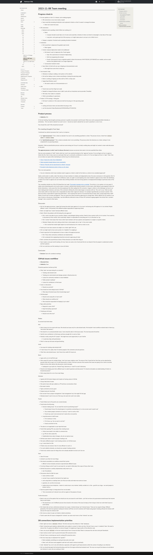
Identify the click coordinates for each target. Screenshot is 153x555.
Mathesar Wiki (23, 8)
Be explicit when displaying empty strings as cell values (54, 167)
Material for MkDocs (29, 553)
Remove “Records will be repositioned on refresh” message (55, 164)
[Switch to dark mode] (96, 1)
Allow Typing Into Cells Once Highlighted (51, 160)
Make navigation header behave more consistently (53, 162)
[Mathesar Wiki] (21, 1)
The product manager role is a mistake (79, 184)
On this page (121, 9)
